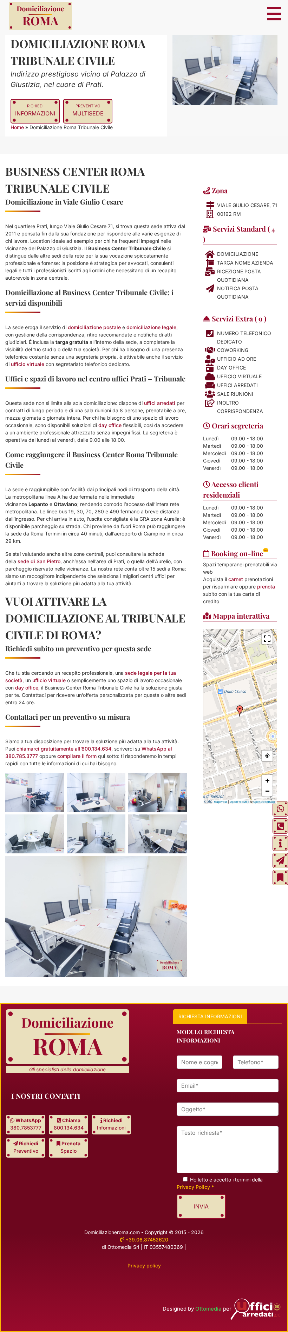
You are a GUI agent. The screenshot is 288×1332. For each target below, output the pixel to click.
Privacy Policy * (195, 1187)
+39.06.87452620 (146, 1240)
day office (110, 425)
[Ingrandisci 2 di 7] (91, 785)
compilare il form (77, 756)
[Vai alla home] (40, 16)
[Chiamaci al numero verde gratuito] (280, 826)
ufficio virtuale (27, 364)
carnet (235, 579)
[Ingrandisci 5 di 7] (91, 827)
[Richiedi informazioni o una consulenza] (280, 843)
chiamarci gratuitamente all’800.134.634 (64, 749)
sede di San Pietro (39, 561)
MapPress (220, 802)
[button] (240, 711)
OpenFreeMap (239, 802)
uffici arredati (159, 403)
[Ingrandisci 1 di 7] (30, 785)
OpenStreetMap (264, 802)
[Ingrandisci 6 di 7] (153, 827)
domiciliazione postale (94, 327)
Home (17, 127)
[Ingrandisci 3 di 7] (153, 785)
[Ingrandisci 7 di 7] (153, 868)
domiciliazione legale (151, 327)
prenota (266, 587)
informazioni (35, 110)
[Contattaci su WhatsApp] (280, 809)
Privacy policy (144, 1265)
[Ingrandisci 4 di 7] (30, 827)
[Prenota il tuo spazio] (280, 877)
